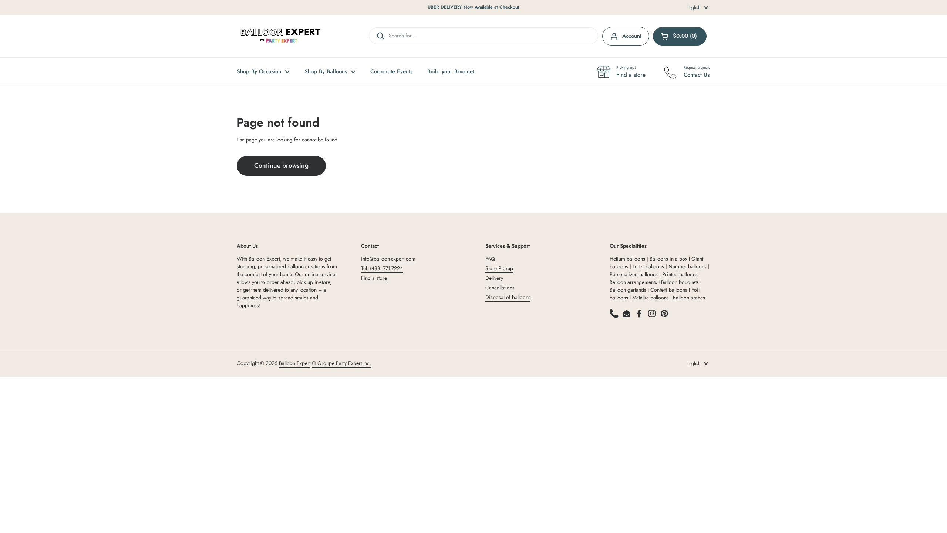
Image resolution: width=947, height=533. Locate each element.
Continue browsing (281, 165)
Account (631, 36)
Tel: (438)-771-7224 (382, 268)
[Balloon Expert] (280, 36)
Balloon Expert (294, 363)
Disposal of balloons (507, 297)
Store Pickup (499, 268)
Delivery (494, 278)
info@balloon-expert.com (388, 258)
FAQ (490, 258)
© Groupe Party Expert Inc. (341, 363)
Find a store (374, 278)
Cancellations (500, 287)
